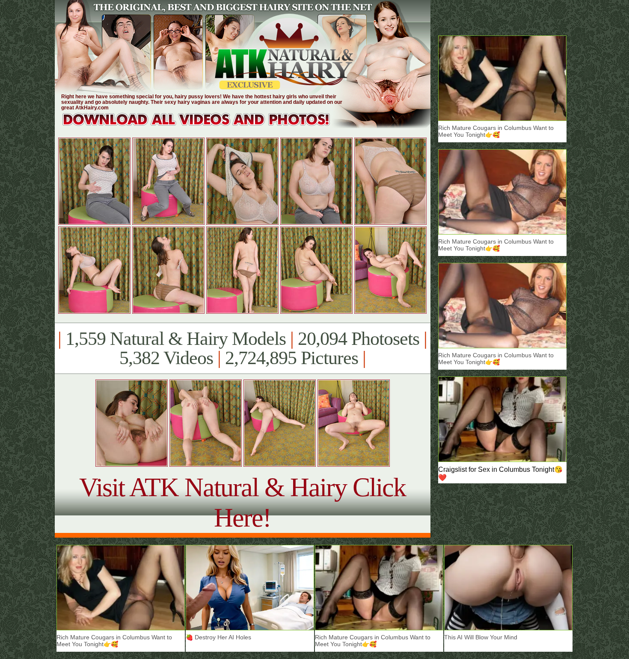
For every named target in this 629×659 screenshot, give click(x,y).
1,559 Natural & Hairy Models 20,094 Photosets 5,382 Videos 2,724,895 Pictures (242, 348)
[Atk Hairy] (204, 125)
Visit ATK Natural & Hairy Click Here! (242, 502)
